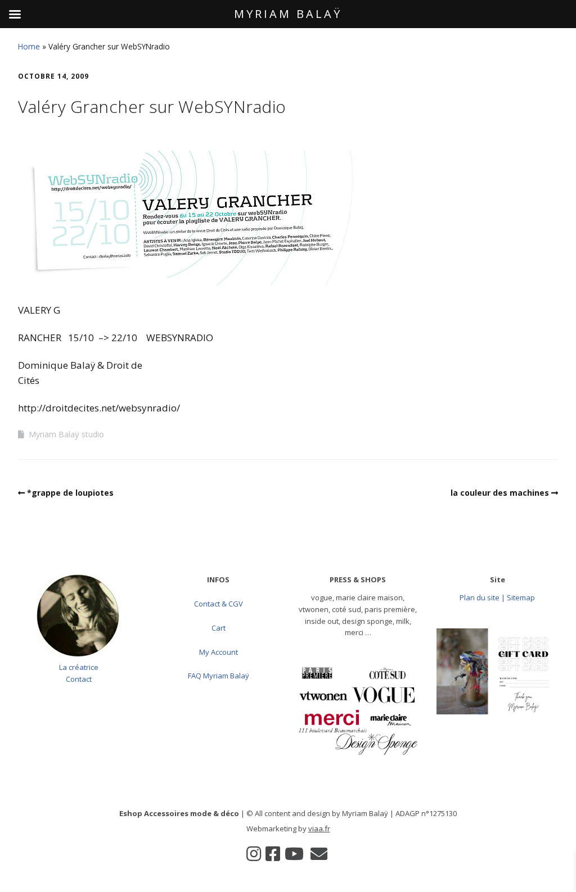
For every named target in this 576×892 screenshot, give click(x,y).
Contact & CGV (218, 604)
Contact (79, 679)
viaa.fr (319, 828)
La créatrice (78, 667)
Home (29, 46)
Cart (219, 628)
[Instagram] (253, 853)
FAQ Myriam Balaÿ (218, 676)
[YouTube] (294, 853)
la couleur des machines (500, 492)
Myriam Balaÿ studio (66, 434)
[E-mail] (319, 853)
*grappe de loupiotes (70, 492)
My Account (218, 652)
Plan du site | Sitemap (497, 597)
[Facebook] (273, 853)
